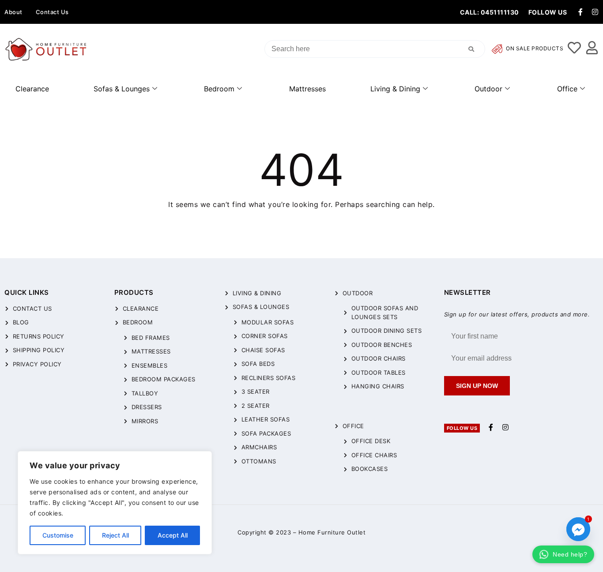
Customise (57, 535)
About (13, 11)
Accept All (173, 535)
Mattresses (307, 88)
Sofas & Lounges (122, 88)
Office (567, 88)
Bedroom (219, 88)
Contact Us (52, 11)
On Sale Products (534, 48)
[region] (115, 502)
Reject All (115, 535)
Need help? (570, 554)
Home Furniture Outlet (332, 532)
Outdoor (488, 88)
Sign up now (477, 385)
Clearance (32, 88)
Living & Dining (395, 88)
